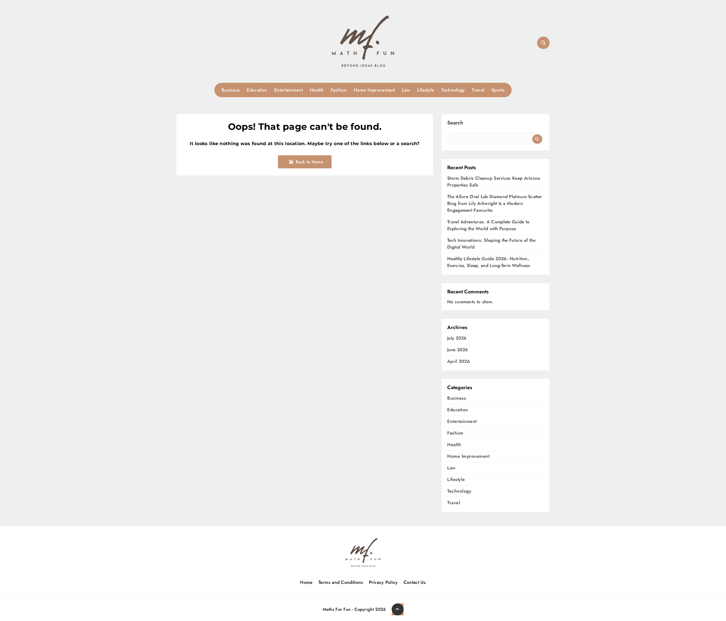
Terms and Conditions (340, 582)
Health (317, 90)
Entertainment (288, 90)
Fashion (339, 90)
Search (455, 123)
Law (406, 90)
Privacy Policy (383, 582)
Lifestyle (425, 90)
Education (257, 90)
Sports (498, 90)
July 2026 (457, 338)
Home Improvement (374, 90)
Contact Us (415, 582)
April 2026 (458, 361)
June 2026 (457, 349)
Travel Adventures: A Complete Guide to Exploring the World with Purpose (488, 225)
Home (306, 582)
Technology (453, 90)
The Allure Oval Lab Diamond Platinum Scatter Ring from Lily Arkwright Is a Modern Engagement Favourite (494, 203)
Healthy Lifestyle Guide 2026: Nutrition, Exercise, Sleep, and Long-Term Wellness (488, 262)
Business (230, 90)
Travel (478, 90)
